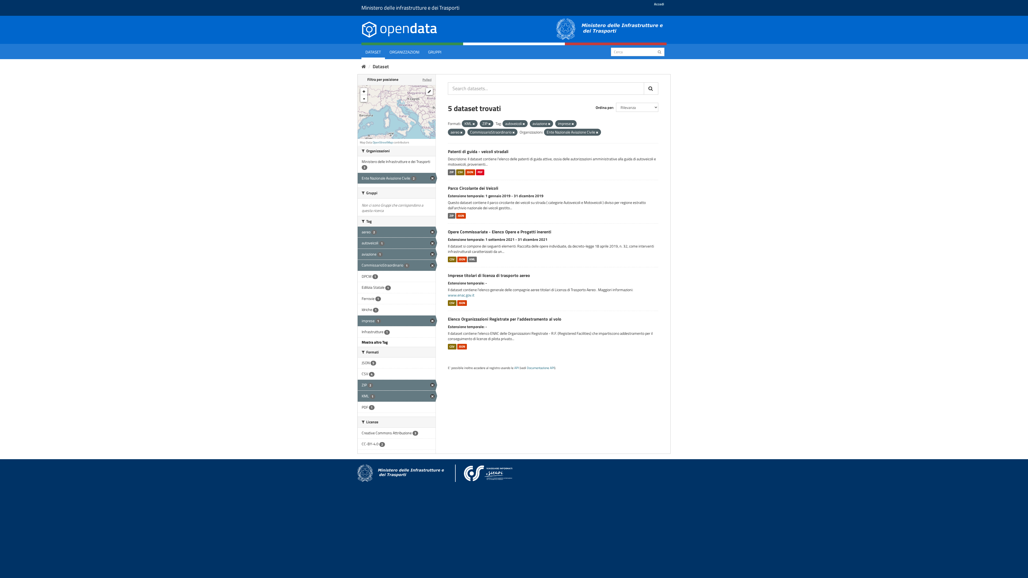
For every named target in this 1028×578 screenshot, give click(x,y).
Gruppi (434, 52)
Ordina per (604, 107)
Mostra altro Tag (375, 342)
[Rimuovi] (474, 124)
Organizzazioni (404, 52)
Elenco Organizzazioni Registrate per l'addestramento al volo (504, 319)
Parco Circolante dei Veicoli (473, 188)
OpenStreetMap (383, 142)
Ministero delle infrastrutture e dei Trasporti (410, 7)
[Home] (363, 66)
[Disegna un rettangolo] (429, 91)
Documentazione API (540, 368)
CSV (460, 172)
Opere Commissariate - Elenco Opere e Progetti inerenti (499, 232)
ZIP (451, 172)
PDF (480, 172)
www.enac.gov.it (461, 295)
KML (472, 259)
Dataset (373, 52)
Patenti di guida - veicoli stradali (478, 151)
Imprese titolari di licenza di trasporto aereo (489, 275)
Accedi (659, 4)
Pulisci (427, 79)
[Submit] (659, 51)
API (516, 368)
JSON (470, 172)
